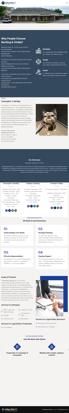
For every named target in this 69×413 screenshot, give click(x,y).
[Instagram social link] (15, 210)
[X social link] (9, 210)
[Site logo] (8, 3)
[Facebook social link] (6, 210)
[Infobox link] (17, 235)
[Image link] (9, 409)
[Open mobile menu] (67, 3)
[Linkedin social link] (12, 210)
